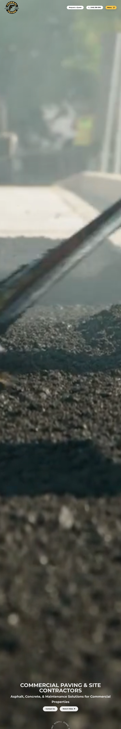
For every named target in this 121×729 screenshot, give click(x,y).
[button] (111, 7)
